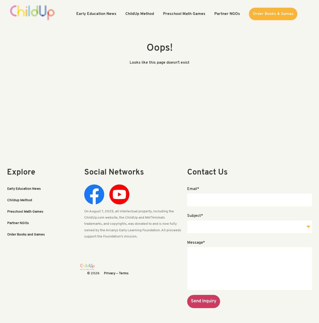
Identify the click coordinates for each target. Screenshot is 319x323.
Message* (196, 243)
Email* (193, 189)
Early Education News (24, 189)
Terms (124, 273)
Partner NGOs (18, 223)
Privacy (109, 273)
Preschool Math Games (25, 212)
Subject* (195, 216)
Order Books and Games (26, 234)
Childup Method (19, 200)
